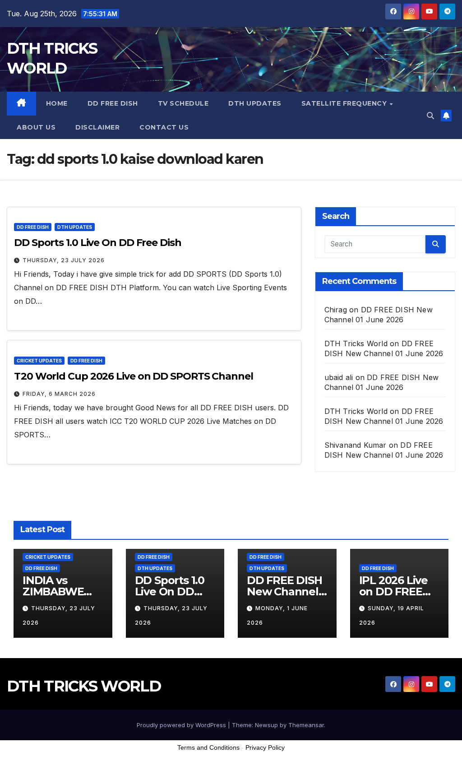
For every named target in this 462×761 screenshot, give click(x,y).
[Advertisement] (231, 738)
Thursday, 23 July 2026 (64, 260)
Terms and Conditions (208, 747)
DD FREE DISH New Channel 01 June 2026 (284, 591)
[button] (430, 115)
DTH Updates (255, 103)
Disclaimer (97, 127)
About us (36, 127)
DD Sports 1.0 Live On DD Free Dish (97, 243)
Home (57, 103)
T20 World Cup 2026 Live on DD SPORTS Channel (133, 376)
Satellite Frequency (345, 103)
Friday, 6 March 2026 (59, 393)
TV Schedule (183, 103)
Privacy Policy (265, 747)
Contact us (164, 127)
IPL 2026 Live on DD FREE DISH (393, 591)
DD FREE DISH (113, 103)
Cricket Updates (39, 360)
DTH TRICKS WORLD (84, 686)
